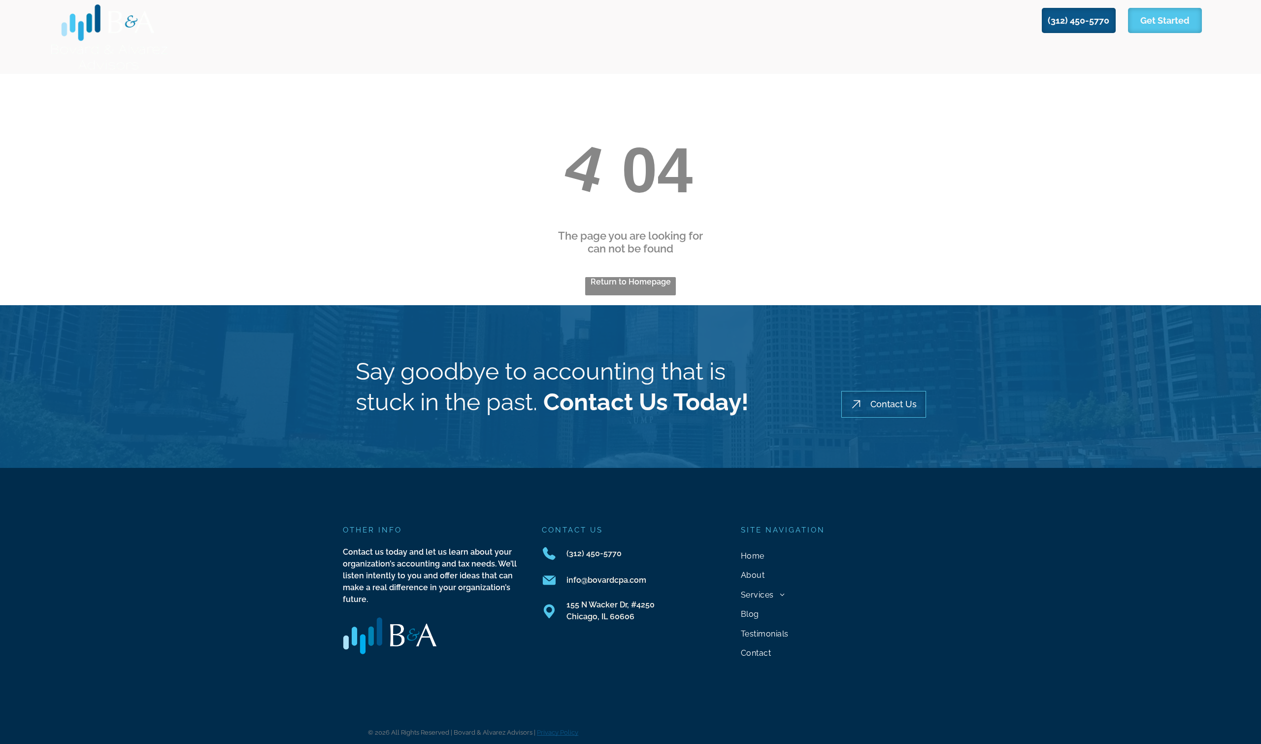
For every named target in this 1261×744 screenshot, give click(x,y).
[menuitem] (455, 20)
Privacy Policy (557, 732)
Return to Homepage (631, 281)
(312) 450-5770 (594, 553)
